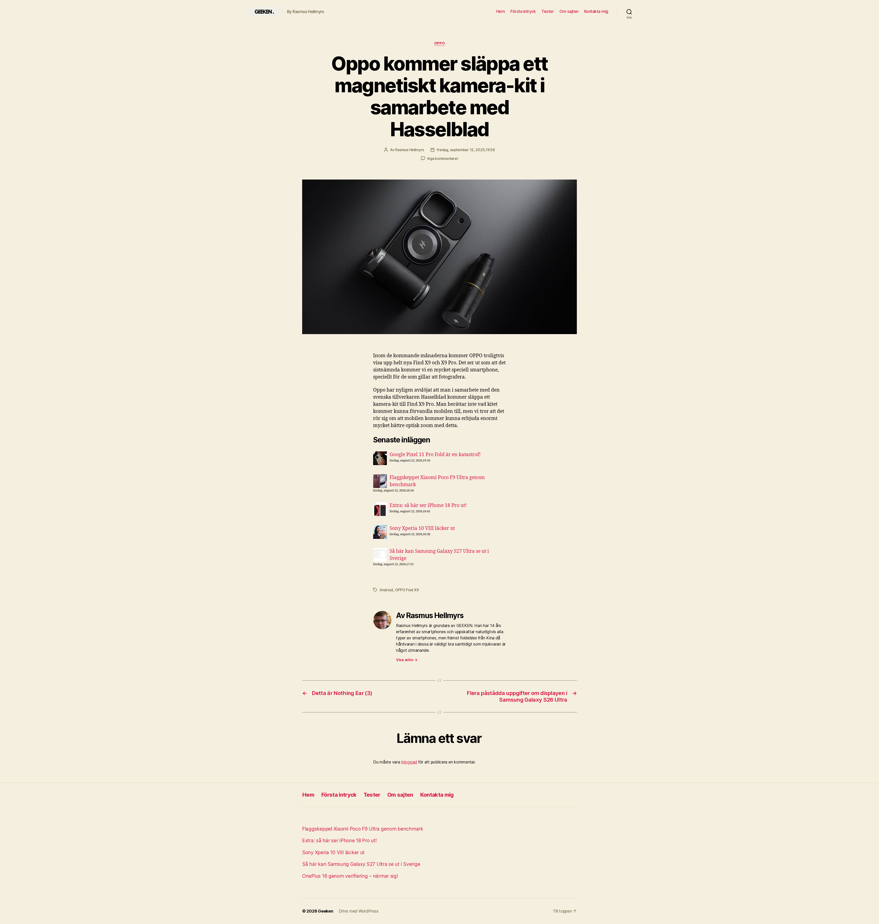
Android (386, 590)
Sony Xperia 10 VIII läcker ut (422, 528)
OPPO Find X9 (407, 590)
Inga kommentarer (442, 158)
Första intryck (523, 11)
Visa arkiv (407, 659)
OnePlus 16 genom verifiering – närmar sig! (350, 876)
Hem (500, 11)
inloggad (409, 762)
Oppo (439, 43)
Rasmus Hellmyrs (409, 149)
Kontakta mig (596, 11)
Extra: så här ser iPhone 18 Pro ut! (428, 505)
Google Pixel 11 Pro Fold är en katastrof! (435, 455)
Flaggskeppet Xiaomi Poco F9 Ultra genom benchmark (362, 829)
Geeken (325, 911)
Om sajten (568, 11)
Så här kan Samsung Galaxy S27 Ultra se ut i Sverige (361, 864)
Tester (547, 11)
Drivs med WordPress (359, 911)
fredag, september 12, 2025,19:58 (466, 149)
